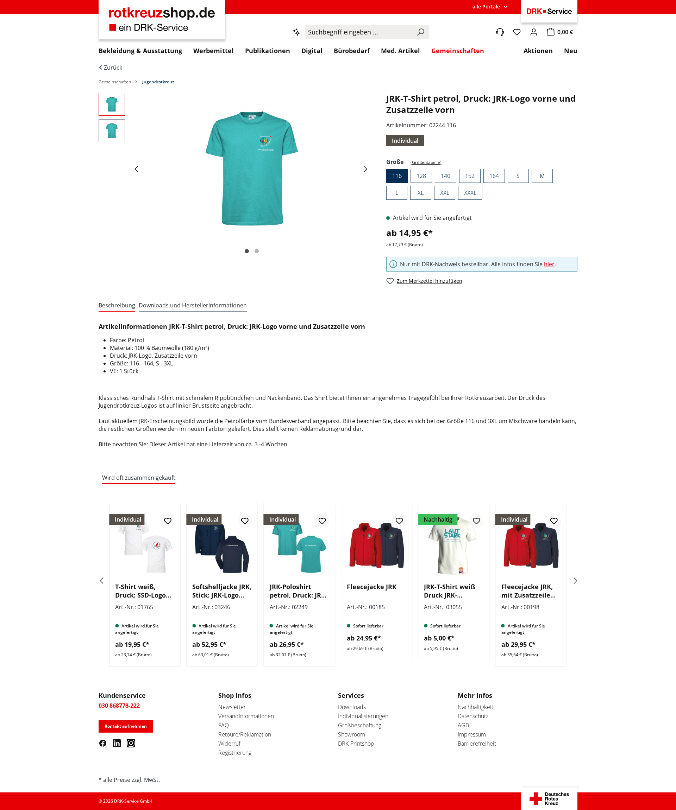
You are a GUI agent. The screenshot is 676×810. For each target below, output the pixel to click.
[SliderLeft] (111, 580)
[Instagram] (131, 742)
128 (421, 176)
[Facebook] (103, 742)
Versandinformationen (246, 716)
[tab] (117, 306)
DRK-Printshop (356, 743)
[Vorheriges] (137, 168)
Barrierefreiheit (477, 743)
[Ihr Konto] (533, 32)
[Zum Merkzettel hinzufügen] (168, 521)
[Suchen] (420, 32)
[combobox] (358, 32)
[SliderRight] (565, 580)
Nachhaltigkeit (475, 707)
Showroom (351, 734)
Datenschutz (473, 716)
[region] (235, 175)
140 (445, 176)
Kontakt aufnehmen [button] (126, 726)
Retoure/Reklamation (244, 734)
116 (397, 176)
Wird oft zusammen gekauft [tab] (138, 477)
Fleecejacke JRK (371, 586)
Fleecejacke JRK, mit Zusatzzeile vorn (527, 590)
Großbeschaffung (359, 725)
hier (549, 264)
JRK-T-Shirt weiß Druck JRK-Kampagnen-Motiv (453, 590)
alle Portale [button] (486, 6)
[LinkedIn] (117, 742)
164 (494, 176)
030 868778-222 (119, 705)
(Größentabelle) (426, 162)
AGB (463, 725)
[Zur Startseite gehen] (162, 23)
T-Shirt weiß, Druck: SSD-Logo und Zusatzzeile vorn (140, 590)
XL (421, 193)
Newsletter (232, 707)
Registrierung (234, 753)
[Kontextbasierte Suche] (296, 32)
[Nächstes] (366, 168)
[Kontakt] (500, 32)
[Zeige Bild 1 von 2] (247, 251)
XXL (444, 193)
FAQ (223, 725)
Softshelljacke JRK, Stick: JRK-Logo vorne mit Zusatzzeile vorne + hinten (221, 590)
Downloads (352, 707)
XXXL (470, 193)
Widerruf (229, 743)
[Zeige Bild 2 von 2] (257, 251)
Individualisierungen (363, 716)
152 (470, 176)
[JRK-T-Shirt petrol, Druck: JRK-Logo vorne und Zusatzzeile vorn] (251, 168)
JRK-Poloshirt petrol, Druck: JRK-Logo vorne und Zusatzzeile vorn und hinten (298, 590)
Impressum (472, 734)
